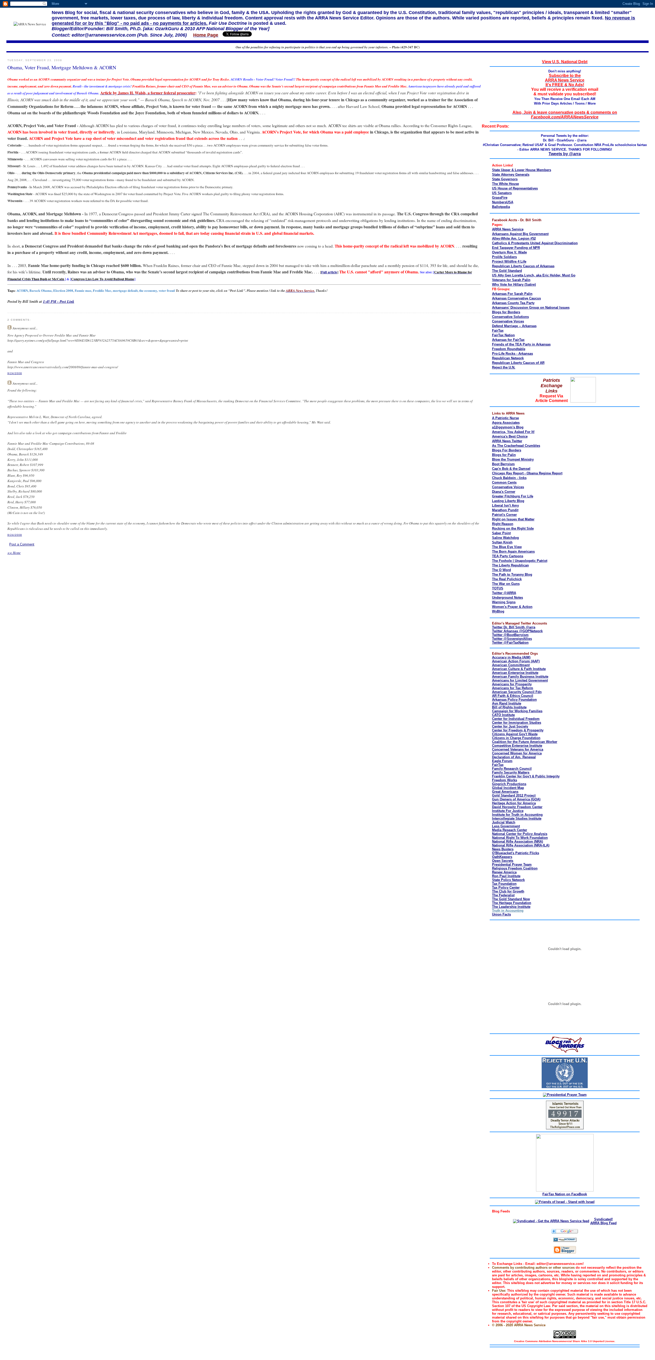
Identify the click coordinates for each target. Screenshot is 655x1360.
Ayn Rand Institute (506, 703)
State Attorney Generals (510, 174)
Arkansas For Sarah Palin (512, 294)
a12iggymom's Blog (507, 427)
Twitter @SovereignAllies (512, 639)
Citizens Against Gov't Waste (515, 734)
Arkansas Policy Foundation (514, 699)
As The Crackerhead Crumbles (516, 446)
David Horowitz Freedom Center (517, 807)
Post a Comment (21, 544)
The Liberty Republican (510, 565)
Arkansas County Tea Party (513, 303)
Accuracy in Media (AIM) (511, 657)
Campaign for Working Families (517, 711)
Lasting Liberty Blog (508, 501)
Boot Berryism (503, 464)
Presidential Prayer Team (512, 864)
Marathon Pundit (505, 510)
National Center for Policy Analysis (519, 834)
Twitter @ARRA (504, 593)
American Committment (511, 665)
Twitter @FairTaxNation (510, 642)
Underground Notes (507, 597)
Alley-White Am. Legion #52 (514, 238)
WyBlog (498, 611)
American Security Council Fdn (517, 692)
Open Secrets (502, 861)
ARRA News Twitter (507, 441)
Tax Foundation (504, 884)
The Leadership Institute (511, 907)
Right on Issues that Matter (513, 519)
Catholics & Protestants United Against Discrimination (535, 243)
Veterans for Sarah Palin (511, 280)
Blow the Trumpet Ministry (513, 459)
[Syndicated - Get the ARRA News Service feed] (551, 1221)
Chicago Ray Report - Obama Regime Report (527, 473)
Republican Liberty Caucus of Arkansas (523, 266)
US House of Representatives (515, 188)
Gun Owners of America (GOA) (516, 799)
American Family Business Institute (520, 676)
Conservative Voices (508, 321)
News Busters (503, 849)
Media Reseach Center (509, 830)
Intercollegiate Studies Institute (516, 818)
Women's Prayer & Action (512, 607)
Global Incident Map (508, 788)
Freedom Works (504, 780)
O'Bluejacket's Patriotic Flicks (515, 853)
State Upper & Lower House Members (521, 170)
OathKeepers (502, 857)
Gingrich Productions (509, 784)
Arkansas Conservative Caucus (516, 298)
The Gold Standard (507, 271)
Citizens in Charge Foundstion (516, 738)
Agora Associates (506, 423)
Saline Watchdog (505, 538)
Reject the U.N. (503, 367)
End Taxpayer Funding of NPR (516, 248)
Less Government (506, 826)
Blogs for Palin (504, 455)
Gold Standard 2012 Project (514, 795)
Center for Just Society (510, 726)
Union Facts (501, 914)
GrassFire (499, 197)
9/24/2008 (14, 373)
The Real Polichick (507, 579)
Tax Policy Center (506, 887)
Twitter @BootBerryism (510, 635)
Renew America (504, 872)
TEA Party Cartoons (507, 556)
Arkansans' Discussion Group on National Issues (531, 307)
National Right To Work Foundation (520, 838)
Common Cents (504, 482)
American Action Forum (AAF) (516, 661)
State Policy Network (508, 880)
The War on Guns (506, 584)
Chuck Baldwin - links (509, 478)
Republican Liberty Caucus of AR (518, 363)
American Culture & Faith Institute (519, 669)
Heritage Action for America (514, 803)
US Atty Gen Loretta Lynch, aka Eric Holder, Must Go (533, 275)
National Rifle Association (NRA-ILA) (520, 845)
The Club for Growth (508, 891)
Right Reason (502, 524)
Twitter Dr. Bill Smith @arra (513, 627)
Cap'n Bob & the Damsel (511, 469)
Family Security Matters (510, 772)
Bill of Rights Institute (509, 707)
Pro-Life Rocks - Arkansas (512, 353)
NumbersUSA (502, 202)
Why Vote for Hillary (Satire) (514, 284)
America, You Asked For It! (513, 432)
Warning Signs (504, 602)
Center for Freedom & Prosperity (517, 730)
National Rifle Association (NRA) (517, 841)
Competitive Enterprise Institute (517, 746)
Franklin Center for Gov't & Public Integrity (526, 776)
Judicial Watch (503, 822)
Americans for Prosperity (512, 684)
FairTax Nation (503, 335)
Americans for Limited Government (520, 680)
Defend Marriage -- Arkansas (514, 326)
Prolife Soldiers (504, 257)
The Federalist (503, 895)
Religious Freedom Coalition (515, 868)
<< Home (14, 552)
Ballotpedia (501, 207)
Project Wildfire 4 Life (509, 261)
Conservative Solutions (510, 317)
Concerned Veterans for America (517, 749)
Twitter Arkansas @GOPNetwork (517, 631)
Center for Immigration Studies (516, 722)
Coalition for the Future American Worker (524, 742)
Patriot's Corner (504, 515)
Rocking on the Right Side (513, 528)
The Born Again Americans (513, 551)
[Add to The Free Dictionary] (564, 1241)
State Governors (505, 179)
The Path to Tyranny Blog (512, 574)
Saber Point (501, 533)
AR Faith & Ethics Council (512, 696)
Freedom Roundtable (508, 349)
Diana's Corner (503, 492)
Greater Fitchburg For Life (512, 496)
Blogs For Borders (506, 450)
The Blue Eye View (507, 547)
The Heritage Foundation (511, 903)
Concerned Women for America (517, 753)
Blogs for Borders (506, 312)
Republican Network (508, 358)
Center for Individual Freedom (516, 719)
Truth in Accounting (507, 910)
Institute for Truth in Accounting (517, 815)
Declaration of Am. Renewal (514, 757)
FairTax (498, 330)
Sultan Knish (502, 542)
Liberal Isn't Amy (505, 505)
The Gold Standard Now (511, 899)
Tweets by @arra (565, 154)
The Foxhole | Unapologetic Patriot (519, 561)
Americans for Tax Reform (512, 688)
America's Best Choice (510, 436)
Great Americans (505, 792)
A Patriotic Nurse (505, 418)
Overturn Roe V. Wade (509, 252)
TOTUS (497, 588)
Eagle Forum (502, 761)
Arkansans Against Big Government (520, 234)
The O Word (501, 570)
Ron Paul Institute (506, 876)
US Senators (502, 193)
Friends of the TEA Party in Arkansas (521, 344)
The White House (505, 184)
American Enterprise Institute (515, 673)
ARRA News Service (507, 229)
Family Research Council (512, 769)
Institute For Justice (507, 811)
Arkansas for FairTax (508, 340)
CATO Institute (503, 715)
